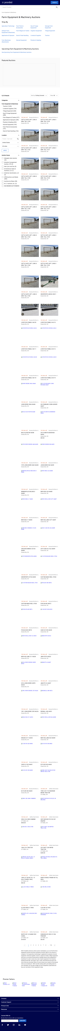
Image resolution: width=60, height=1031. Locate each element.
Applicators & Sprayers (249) (11, 120)
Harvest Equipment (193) (10, 124)
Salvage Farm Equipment (49, 26)
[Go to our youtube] (25, 1025)
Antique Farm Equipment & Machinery (8, 31)
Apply (5, 150)
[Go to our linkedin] (19, 1025)
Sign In (54, 2)
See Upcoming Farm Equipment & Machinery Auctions (16, 52)
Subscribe (22, 1020)
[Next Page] (54, 945)
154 (51, 945)
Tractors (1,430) (7, 106)
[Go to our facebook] (2, 1025)
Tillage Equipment (50, 30)
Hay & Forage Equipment (34, 26)
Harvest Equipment (21, 40)
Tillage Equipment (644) (9, 111)
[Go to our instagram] (14, 1025)
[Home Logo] (8, 2)
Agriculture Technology (8, 26)
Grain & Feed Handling (22, 35)
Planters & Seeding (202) (10, 122)
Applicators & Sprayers (8, 35)
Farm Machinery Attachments (6, 41)
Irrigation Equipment (36, 30)
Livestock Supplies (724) (10, 108)
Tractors (47, 35)
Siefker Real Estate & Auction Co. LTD (53, 789)
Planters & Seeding (36, 40)
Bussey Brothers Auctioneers (34, 117)
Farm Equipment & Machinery (9, 12)
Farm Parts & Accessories (19, 26)
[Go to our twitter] (8, 1025)
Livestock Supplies (36, 35)
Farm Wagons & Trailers (22, 30)
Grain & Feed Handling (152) (11, 131)
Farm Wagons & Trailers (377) (11, 117)
